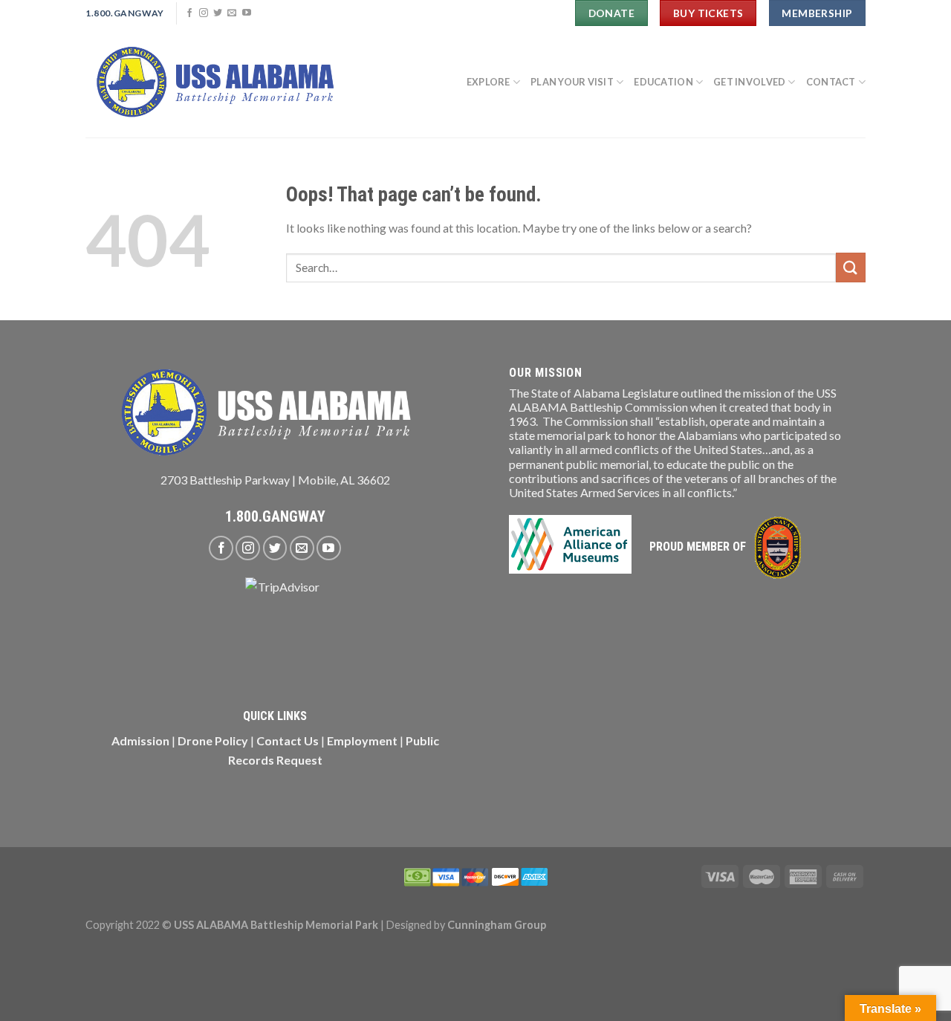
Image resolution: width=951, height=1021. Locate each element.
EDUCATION (663, 82)
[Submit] (851, 267)
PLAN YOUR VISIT (572, 82)
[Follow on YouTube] (246, 13)
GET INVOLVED (749, 82)
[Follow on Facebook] (189, 13)
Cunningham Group (496, 924)
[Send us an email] (231, 13)
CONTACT (831, 82)
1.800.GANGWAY (275, 516)
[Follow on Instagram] (203, 13)
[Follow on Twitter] (217, 13)
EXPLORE (488, 82)
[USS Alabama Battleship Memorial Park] (222, 82)
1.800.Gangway (124, 13)
